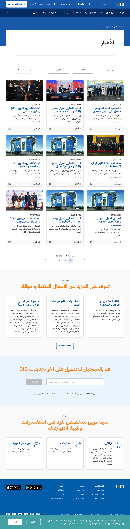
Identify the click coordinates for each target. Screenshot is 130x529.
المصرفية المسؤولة (51, 13)
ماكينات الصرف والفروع (46, 4)
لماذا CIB (61, 490)
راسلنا (62, 494)
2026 (83, 70)
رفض (33, 522)
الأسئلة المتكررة (99, 486)
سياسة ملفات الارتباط (98, 515)
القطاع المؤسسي (78, 498)
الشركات (81, 494)
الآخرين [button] (36, 13)
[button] (98, 4)
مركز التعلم (100, 490)
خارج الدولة (80, 490)
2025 (58, 70)
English (81, 4)
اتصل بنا (32, 4)
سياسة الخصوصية (81, 515)
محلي (82, 486)
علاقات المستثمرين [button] (73, 13)
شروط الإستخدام (65, 515)
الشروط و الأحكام (98, 498)
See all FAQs (65, 346)
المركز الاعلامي (112, 27)
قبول (15, 522)
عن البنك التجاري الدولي (114, 13)
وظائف (62, 486)
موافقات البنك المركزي (116, 515)
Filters (110, 70)
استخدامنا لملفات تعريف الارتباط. (73, 524)
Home (121, 27)
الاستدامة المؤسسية (93, 13)
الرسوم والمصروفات (97, 494)
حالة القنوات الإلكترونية (57, 498)
